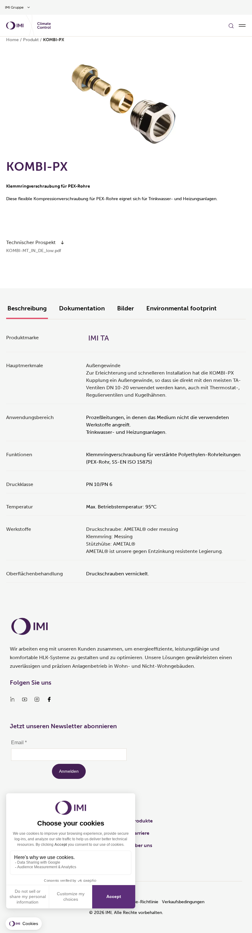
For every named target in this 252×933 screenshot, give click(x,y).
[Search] (231, 25)
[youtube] (24, 699)
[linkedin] (12, 699)
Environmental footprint (181, 308)
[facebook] (49, 699)
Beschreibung (27, 308)
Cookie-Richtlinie (141, 901)
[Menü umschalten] (242, 25)
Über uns (141, 845)
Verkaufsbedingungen (183, 901)
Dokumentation (82, 308)
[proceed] (62, 242)
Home (12, 39)
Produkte (142, 821)
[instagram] (36, 699)
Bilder (125, 308)
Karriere (140, 833)
